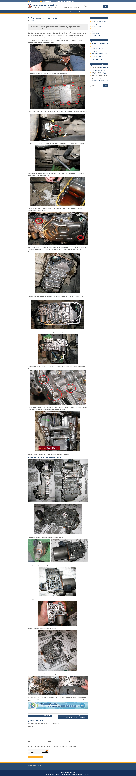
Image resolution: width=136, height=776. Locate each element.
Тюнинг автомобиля (96, 26)
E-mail (49, 741)
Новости (94, 30)
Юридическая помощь (97, 31)
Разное (64, 12)
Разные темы (95, 28)
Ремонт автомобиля (34, 711)
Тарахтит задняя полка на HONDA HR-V (40, 716)
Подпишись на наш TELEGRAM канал (65, 1)
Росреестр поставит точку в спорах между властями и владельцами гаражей (98, 58)
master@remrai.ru (46, 1)
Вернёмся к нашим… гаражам (99, 77)
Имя (29, 741)
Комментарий (31, 726)
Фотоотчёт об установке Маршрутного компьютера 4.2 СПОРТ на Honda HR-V (76, 716)
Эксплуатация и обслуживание (99, 21)
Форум (81, 12)
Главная (31, 12)
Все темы (73, 12)
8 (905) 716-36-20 (33, 1)
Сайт (69, 741)
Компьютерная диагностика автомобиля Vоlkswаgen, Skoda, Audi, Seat (100, 69)
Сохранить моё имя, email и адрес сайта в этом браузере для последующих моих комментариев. (52, 746)
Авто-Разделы (55, 12)
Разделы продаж (42, 12)
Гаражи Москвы (95, 33)
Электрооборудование (97, 24)
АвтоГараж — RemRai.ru (45, 5)
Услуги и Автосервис (97, 35)
